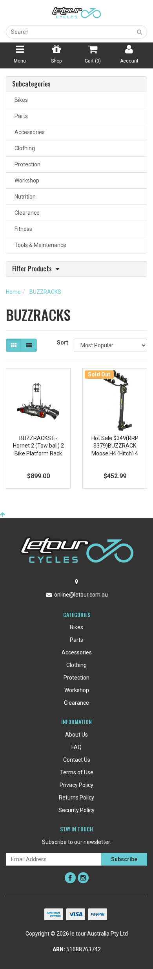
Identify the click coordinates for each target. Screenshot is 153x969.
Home (13, 292)
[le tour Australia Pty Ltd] (76, 12)
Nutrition (24, 196)
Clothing (23, 148)
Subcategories (31, 84)
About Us (76, 734)
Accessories (28, 132)
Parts (20, 116)
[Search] (139, 32)
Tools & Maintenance (39, 245)
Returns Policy (76, 797)
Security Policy (76, 810)
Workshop (25, 180)
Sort (62, 342)
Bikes (20, 100)
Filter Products (32, 269)
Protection (26, 164)
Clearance (26, 213)
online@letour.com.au (81, 594)
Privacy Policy (76, 785)
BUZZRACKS (45, 292)
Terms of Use (76, 772)
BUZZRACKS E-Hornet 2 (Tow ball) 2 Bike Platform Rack (38, 446)
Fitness (22, 229)
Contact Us (76, 760)
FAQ (76, 747)
